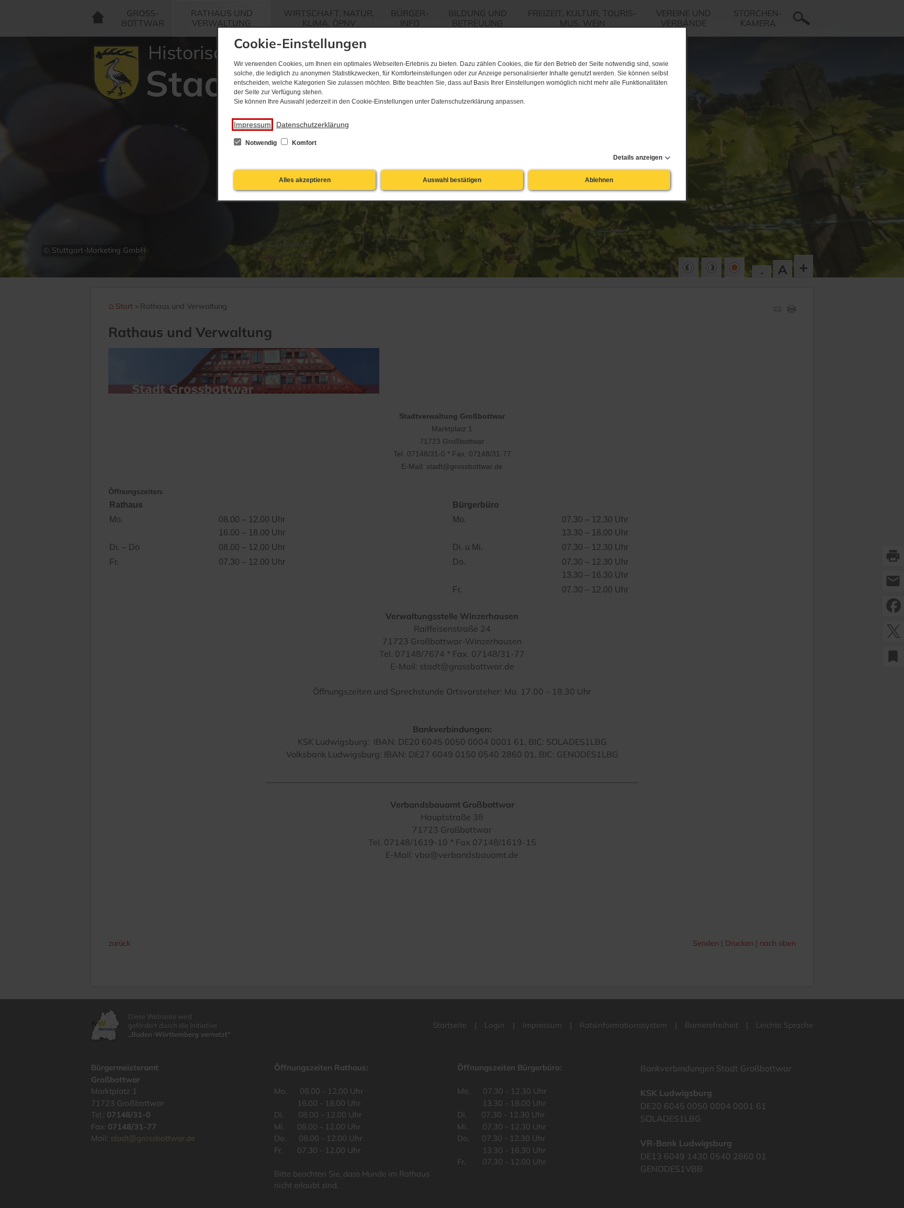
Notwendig (261, 143)
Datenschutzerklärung (312, 124)
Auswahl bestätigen (452, 180)
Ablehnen (599, 180)
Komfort (303, 143)
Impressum (252, 124)
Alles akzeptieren (305, 180)
